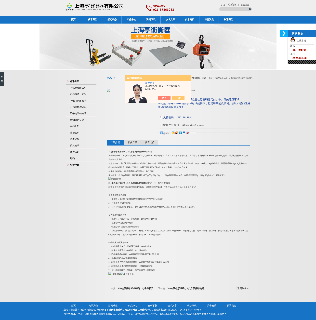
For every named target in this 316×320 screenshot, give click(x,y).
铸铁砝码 (74, 152)
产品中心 (131, 19)
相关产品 (132, 142)
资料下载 (151, 19)
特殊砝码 (74, 139)
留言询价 (149, 142)
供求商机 (189, 19)
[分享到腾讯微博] (180, 133)
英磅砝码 (74, 133)
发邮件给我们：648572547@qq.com (183, 125)
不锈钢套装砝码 (78, 88)
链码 (72, 158)
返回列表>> (243, 288)
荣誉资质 (209, 19)
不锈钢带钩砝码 (78, 113)
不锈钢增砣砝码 (78, 107)
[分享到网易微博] (187, 133)
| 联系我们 (231, 4)
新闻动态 (112, 19)
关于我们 (92, 19)
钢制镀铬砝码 (77, 120)
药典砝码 (74, 145)
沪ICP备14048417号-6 (190, 309)
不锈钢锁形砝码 (78, 100)
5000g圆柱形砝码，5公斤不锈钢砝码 (185, 288)
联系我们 (228, 19)
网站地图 (68, 314)
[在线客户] (284, 33)
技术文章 (170, 19)
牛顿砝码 (74, 126)
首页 (222, 4)
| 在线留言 (243, 4)
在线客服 (300, 40)
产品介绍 (115, 142)
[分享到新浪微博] (176, 133)
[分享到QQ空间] (173, 133)
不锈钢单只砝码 (78, 94)
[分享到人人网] (184, 133)
